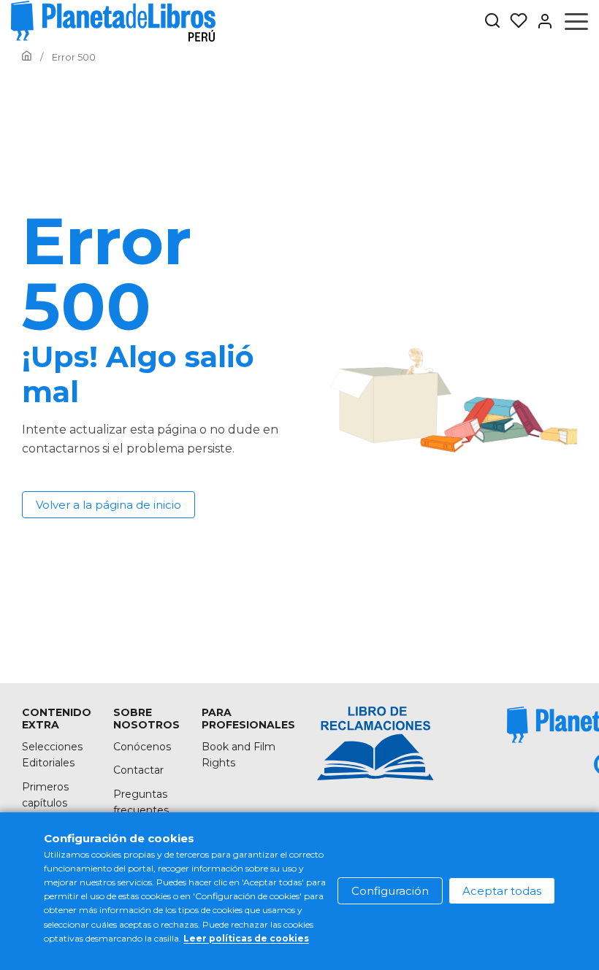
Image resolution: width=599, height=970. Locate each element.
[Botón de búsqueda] (492, 21)
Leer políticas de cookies (246, 938)
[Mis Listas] (514, 21)
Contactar (138, 770)
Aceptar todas (501, 891)
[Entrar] (540, 21)
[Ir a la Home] (26, 57)
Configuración (390, 891)
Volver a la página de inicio (108, 505)
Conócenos (142, 746)
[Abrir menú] (576, 21)
